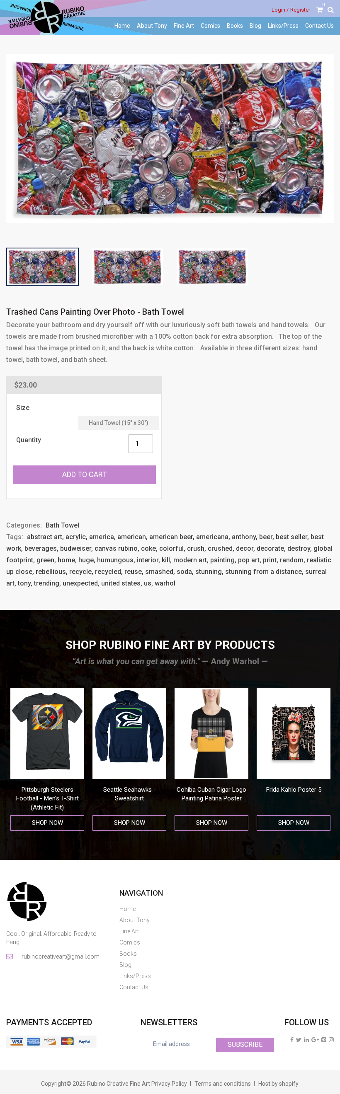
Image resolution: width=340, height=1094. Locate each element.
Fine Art (184, 25)
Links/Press (283, 25)
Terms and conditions (222, 1083)
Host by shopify (278, 1083)
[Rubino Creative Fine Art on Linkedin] (306, 1040)
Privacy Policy (169, 1083)
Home (122, 25)
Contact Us (319, 25)
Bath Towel (62, 525)
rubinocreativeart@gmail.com (60, 956)
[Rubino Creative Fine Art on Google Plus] (315, 1040)
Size (22, 408)
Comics (210, 25)
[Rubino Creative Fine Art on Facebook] (292, 1040)
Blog (255, 25)
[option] (82, 759)
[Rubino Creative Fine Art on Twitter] (298, 1040)
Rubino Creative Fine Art (118, 1083)
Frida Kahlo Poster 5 (246, 789)
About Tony (152, 25)
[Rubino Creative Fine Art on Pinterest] (323, 1040)
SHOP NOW (82, 823)
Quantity (28, 440)
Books (235, 25)
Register (300, 10)
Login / (280, 10)
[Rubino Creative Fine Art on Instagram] (331, 1040)
